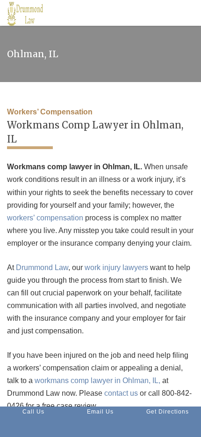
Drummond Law (42, 267)
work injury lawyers (116, 267)
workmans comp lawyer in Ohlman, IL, (97, 380)
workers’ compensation (45, 218)
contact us (121, 393)
